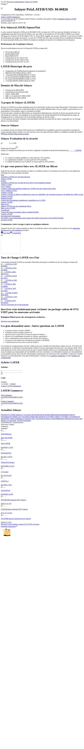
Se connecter (5, 618)
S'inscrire (12, 618)
